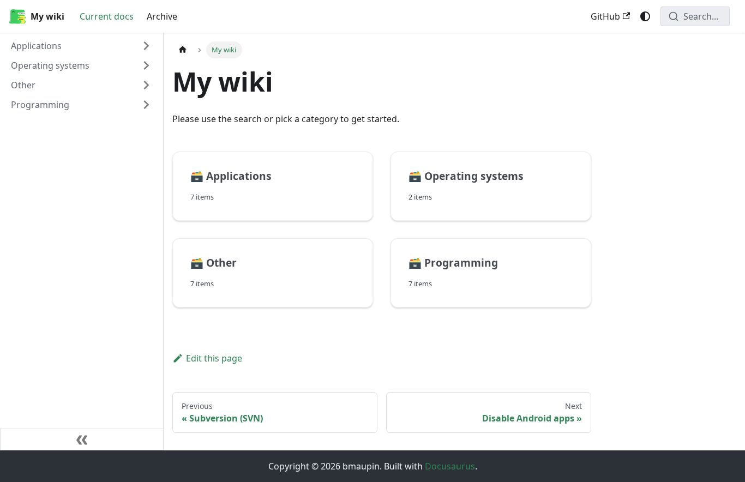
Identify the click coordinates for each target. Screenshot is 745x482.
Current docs (107, 16)
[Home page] (182, 49)
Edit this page (214, 358)
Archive (162, 16)
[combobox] (695, 16)
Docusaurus (450, 466)
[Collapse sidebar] (82, 439)
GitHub (605, 16)
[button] (81, 46)
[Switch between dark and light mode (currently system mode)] (645, 16)
